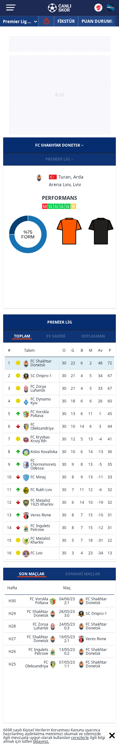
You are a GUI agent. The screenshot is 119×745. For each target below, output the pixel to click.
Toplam (22, 336)
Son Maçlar (31, 574)
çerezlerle (80, 737)
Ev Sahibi (55, 336)
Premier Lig (58, 159)
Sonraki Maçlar (82, 574)
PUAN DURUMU (98, 21)
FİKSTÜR (66, 21)
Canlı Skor (59, 7)
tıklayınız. (41, 741)
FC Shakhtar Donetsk (58, 145)
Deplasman (93, 336)
